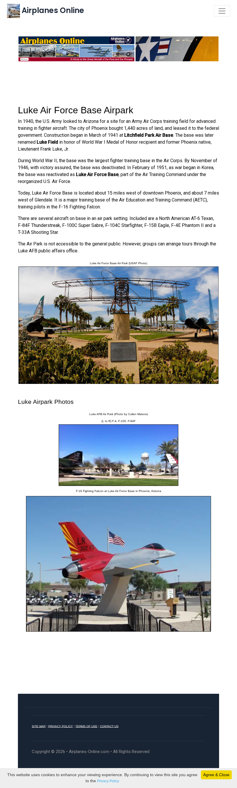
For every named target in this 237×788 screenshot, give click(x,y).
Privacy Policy (108, 781)
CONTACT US (109, 726)
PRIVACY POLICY (60, 726)
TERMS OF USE (86, 726)
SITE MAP (39, 726)
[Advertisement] (118, 82)
